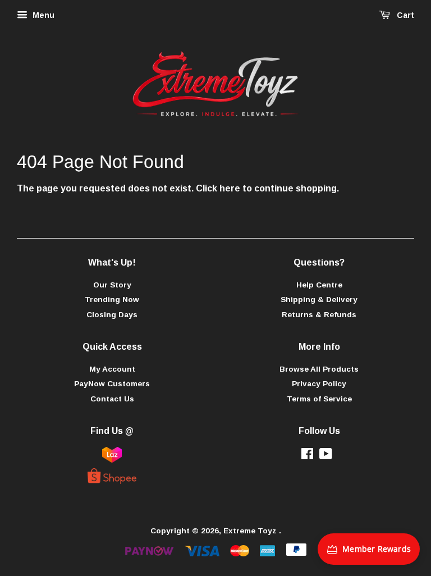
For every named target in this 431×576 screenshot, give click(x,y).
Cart (404, 15)
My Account (112, 369)
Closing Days (111, 314)
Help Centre (319, 285)
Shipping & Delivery (319, 299)
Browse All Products (319, 369)
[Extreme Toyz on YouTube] (325, 456)
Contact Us (112, 399)
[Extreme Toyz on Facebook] (307, 456)
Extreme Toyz (251, 531)
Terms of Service (319, 399)
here (229, 188)
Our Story (112, 285)
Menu (42, 15)
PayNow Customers (112, 384)
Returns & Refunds (319, 314)
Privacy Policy (319, 384)
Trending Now (112, 299)
